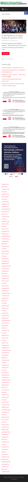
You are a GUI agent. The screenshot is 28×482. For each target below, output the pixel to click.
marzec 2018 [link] (5, 419)
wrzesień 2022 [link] (5, 295)
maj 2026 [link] (4, 191)
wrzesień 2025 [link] (5, 211)
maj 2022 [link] (4, 303)
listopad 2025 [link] (5, 206)
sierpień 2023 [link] (5, 271)
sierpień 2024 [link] (5, 241)
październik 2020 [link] (6, 350)
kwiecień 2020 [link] (5, 365)
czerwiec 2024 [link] (5, 246)
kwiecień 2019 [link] (5, 395)
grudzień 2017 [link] (5, 427)
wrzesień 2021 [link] (5, 323)
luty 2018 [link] (4, 422)
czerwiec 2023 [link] (5, 276)
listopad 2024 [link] (5, 234)
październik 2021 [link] (6, 320)
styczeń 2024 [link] (5, 258)
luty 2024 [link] (4, 256)
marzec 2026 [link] (5, 196)
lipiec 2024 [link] (4, 243)
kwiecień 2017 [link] (5, 447)
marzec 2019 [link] (5, 397)
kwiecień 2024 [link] (5, 251)
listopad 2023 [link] (5, 263)
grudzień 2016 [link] (5, 456)
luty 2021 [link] (4, 340)
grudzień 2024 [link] (5, 231)
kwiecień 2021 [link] (5, 335)
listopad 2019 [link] (5, 377)
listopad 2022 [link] (5, 291)
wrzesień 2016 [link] (5, 464)
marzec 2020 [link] (5, 367)
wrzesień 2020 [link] (5, 352)
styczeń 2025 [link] (5, 229)
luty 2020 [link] (4, 370)
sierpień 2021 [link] (5, 325)
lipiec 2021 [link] (4, 328)
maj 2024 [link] (4, 248)
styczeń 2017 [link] (5, 454)
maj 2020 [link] (4, 362)
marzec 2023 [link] (5, 281)
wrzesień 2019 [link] (5, 382)
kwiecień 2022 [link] (5, 305)
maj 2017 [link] (4, 444)
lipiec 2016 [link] (4, 469)
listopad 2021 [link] (5, 318)
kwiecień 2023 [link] (5, 278)
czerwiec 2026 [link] (5, 189)
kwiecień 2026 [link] (5, 194)
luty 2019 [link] (4, 399)
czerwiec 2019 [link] (5, 390)
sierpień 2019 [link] (5, 385)
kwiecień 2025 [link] (5, 221)
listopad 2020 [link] (5, 347)
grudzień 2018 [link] (5, 404)
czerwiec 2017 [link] (5, 442)
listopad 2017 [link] (5, 429)
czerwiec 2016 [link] (5, 471)
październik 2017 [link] (6, 432)
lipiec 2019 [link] (4, 387)
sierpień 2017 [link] (5, 437)
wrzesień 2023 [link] (5, 268)
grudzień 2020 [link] (5, 345)
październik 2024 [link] (6, 236)
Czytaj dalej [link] (5, 53)
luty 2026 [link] (4, 199)
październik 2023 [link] (6, 266)
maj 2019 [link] (4, 392)
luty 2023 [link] (4, 283)
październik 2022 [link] (6, 293)
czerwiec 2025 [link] (5, 216)
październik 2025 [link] (6, 209)
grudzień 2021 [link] (5, 315)
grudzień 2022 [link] (5, 288)
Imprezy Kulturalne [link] (8, 59)
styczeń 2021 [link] (5, 342)
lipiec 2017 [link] (4, 439)
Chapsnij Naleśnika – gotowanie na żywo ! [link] (13, 67)
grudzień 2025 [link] (5, 204)
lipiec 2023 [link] (4, 273)
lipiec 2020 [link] (4, 357)
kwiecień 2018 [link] (5, 417)
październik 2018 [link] (6, 409)
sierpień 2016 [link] (5, 466)
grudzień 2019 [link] (5, 375)
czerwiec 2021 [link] (5, 330)
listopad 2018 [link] (5, 407)
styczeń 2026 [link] (5, 201)
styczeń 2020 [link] (5, 372)
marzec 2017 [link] (5, 449)
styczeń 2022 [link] (5, 313)
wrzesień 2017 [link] (5, 434)
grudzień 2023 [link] (5, 261)
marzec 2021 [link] (5, 338)
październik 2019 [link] (6, 380)
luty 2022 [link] (4, 310)
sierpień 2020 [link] (5, 355)
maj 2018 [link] (4, 414)
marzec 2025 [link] (5, 224)
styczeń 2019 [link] (5, 402)
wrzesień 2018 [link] (5, 412)
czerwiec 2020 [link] (5, 360)
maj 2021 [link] (4, 333)
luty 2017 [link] (4, 452)
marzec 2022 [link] (5, 308)
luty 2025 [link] (4, 226)
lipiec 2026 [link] (4, 186)
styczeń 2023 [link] (5, 286)
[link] (26, 13)
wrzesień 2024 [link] (5, 238)
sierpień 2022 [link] (5, 298)
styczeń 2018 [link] (5, 424)
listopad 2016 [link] (5, 459)
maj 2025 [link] (4, 219)
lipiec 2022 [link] (4, 300)
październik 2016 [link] (6, 461)
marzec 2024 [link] (5, 253)
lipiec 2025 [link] (4, 214)
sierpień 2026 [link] (5, 184)
